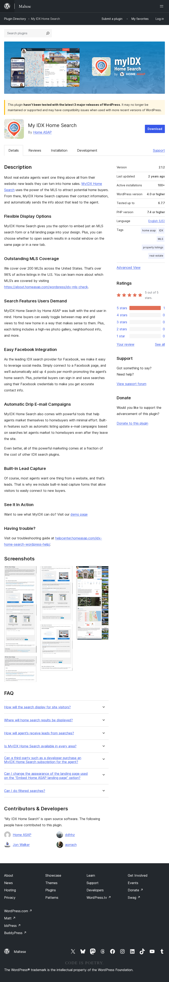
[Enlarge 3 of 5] (67, 571)
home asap (149, 230)
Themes (51, 883)
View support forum (131, 384)
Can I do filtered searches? (24, 791)
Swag (134, 897)
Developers (95, 890)
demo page (79, 514)
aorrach (71, 845)
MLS (160, 238)
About (8, 875)
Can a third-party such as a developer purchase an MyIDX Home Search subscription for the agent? (42, 760)
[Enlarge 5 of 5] (103, 571)
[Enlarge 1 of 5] (31, 571)
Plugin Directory (15, 18)
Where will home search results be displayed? (38, 720)
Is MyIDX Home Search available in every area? (40, 746)
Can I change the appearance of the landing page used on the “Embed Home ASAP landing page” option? (46, 776)
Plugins (50, 890)
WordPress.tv (99, 897)
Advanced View (129, 267)
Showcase (53, 875)
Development (87, 150)
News (8, 883)
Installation (59, 150)
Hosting (10, 890)
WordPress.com (18, 911)
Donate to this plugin (132, 423)
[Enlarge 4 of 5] (67, 630)
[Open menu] (162, 6)
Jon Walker (21, 845)
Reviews (34, 150)
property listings (153, 247)
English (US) (156, 221)
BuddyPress (15, 933)
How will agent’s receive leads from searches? (39, 733)
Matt (10, 918)
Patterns (51, 897)
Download (155, 129)
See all (160, 344)
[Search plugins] (48, 33)
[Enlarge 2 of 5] (31, 662)
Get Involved (138, 875)
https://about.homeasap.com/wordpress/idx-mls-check (46, 287)
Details (13, 150)
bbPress (12, 926)
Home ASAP (42, 132)
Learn (91, 875)
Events (133, 883)
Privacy (9, 897)
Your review (125, 344)
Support (159, 150)
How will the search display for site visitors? (37, 707)
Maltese (20, 952)
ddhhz (70, 835)
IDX (161, 230)
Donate (135, 890)
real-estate (156, 255)
